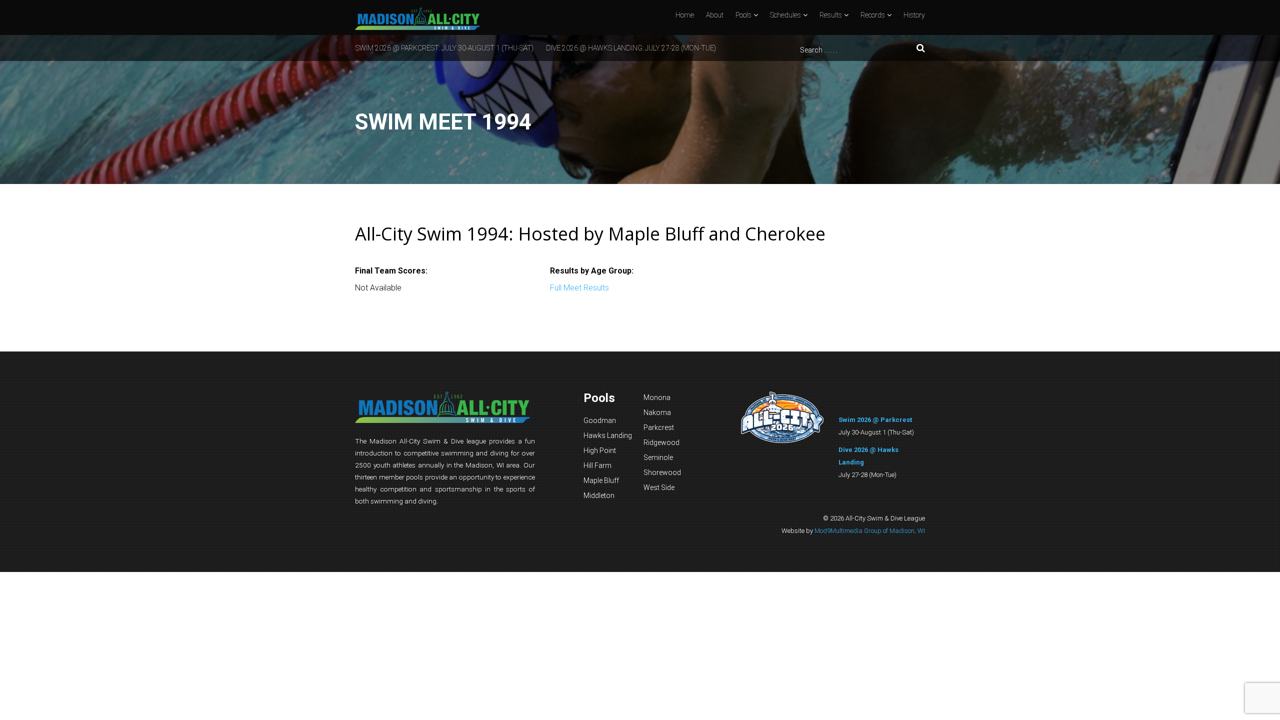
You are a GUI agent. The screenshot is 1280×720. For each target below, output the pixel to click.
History (914, 15)
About (715, 15)
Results (831, 15)
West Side (659, 488)
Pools (744, 15)
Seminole (658, 458)
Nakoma (657, 412)
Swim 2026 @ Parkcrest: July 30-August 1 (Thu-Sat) (445, 48)
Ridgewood (662, 442)
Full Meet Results (579, 287)
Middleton (599, 496)
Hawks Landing (608, 436)
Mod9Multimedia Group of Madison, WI (869, 530)
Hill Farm (598, 466)
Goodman (600, 420)
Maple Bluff (601, 480)
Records (872, 15)
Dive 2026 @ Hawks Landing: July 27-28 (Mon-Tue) (631, 48)
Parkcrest (659, 428)
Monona (657, 398)
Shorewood (662, 472)
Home (685, 15)
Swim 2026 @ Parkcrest (875, 420)
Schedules (785, 15)
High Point (600, 450)
